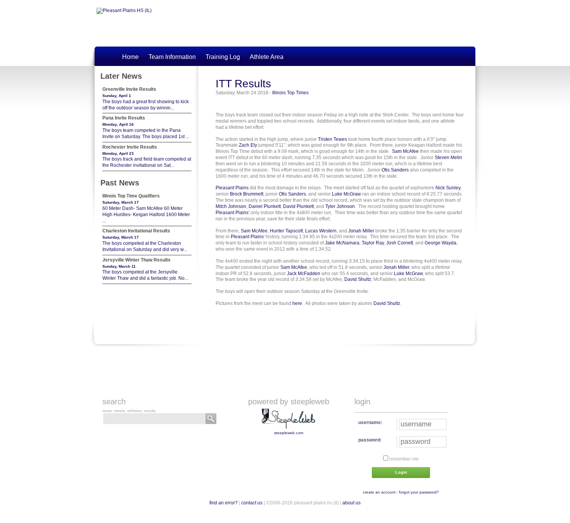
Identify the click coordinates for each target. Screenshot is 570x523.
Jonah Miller (361, 231)
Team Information (172, 57)
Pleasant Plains (232, 187)
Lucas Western (321, 231)
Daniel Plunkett (265, 206)
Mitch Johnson (231, 206)
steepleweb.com (288, 433)
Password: (370, 440)
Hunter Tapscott (286, 231)
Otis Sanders (395, 170)
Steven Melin (448, 157)
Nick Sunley (447, 187)
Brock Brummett (246, 194)
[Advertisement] (293, 368)
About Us (351, 503)
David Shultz (357, 279)
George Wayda (440, 243)
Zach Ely (248, 145)
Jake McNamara (342, 243)
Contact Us (252, 503)
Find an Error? (223, 503)
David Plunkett (298, 206)
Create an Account (379, 492)
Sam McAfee (405, 151)
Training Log (223, 57)
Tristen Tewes (332, 139)
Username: (370, 422)
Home (130, 57)
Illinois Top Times (290, 92)
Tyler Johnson (340, 206)
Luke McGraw (346, 194)
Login (401, 472)
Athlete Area (266, 57)
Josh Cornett (399, 243)
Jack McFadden (303, 273)
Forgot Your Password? (419, 492)
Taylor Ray (373, 243)
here (297, 303)
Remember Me (403, 459)
